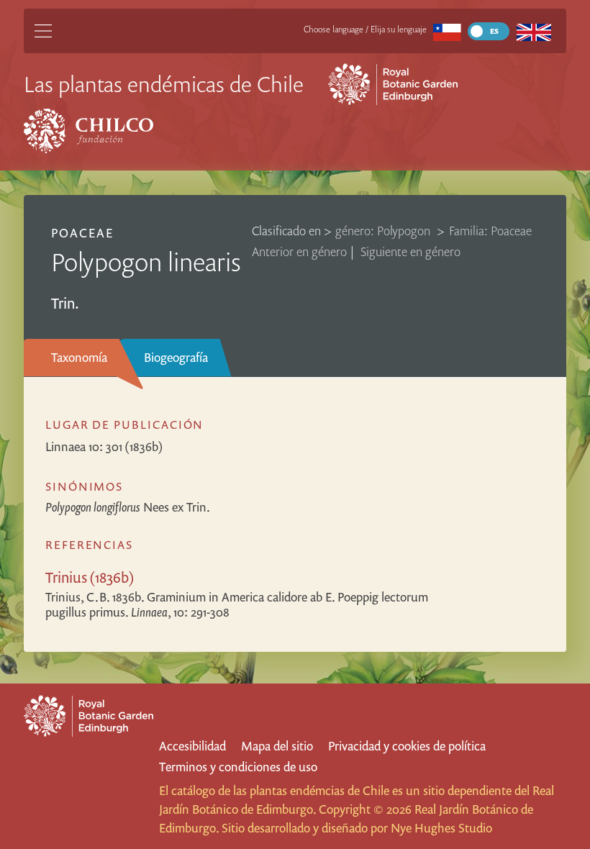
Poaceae (82, 232)
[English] (533, 31)
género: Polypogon (384, 230)
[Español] (447, 31)
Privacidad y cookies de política (407, 745)
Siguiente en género (410, 251)
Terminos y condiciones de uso (238, 766)
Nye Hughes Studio (441, 828)
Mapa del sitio (277, 745)
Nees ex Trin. (127, 507)
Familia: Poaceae (490, 230)
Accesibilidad (192, 745)
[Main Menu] (43, 31)
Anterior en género (299, 251)
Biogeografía (176, 357)
